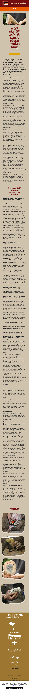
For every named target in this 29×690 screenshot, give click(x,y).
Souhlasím (19, 688)
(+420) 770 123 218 (16, 674)
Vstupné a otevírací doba (15, 680)
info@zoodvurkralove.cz (16, 675)
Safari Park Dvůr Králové (18, 3)
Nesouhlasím (10, 688)
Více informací (16, 685)
